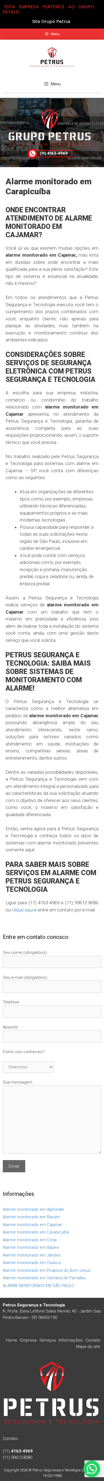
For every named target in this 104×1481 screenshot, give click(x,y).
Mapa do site (88, 1346)
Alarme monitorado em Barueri (31, 1216)
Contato (92, 1340)
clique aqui (22, 910)
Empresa (28, 1340)
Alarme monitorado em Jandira (31, 1255)
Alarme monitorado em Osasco (32, 1262)
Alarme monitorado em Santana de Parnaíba (44, 1277)
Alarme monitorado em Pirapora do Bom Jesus (47, 1270)
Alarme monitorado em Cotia (30, 1239)
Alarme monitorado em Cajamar (32, 1224)
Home (11, 1340)
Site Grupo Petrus (51, 21)
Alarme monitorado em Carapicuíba (36, 1232)
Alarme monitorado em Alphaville (33, 1209)
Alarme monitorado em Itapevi (31, 1247)
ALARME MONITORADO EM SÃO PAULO (38, 1285)
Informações (71, 1340)
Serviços (47, 1340)
